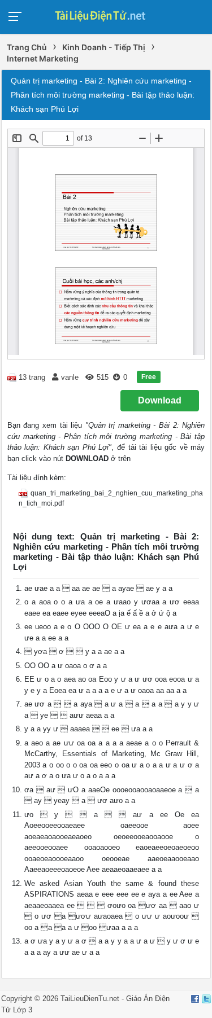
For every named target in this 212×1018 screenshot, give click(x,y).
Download (159, 400)
